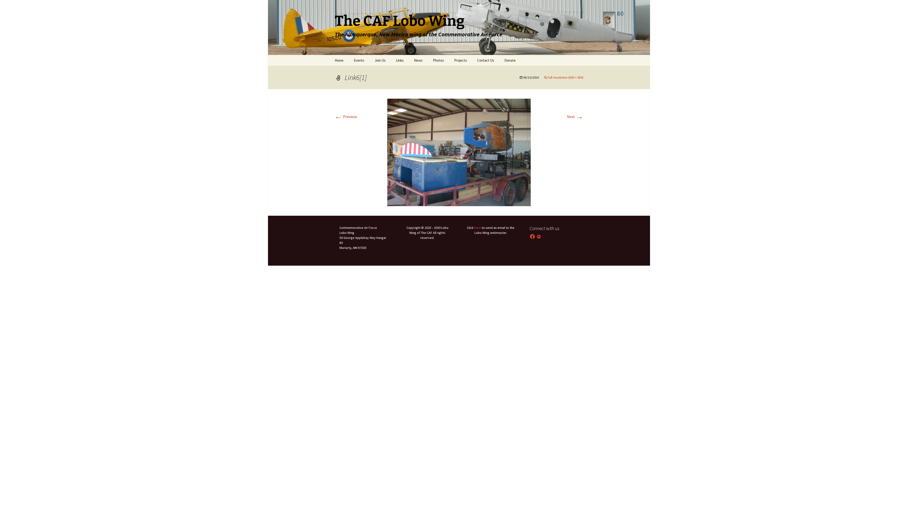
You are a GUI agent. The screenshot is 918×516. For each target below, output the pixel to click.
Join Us (380, 60)
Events (359, 60)
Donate (510, 60)
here (477, 228)
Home (339, 60)
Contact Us (485, 60)
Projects (460, 60)
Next (575, 116)
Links (400, 60)
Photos (438, 60)
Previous (346, 116)
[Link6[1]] (459, 152)
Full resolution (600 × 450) (565, 77)
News (418, 60)
